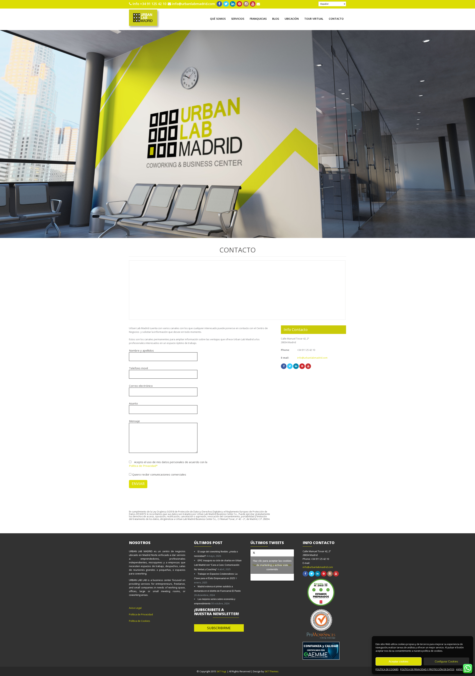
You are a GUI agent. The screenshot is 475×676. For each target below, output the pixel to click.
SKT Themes (272, 671)
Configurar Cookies (446, 661)
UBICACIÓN (292, 18)
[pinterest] (239, 4)
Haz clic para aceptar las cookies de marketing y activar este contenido (272, 565)
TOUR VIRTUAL (313, 18)
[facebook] (219, 4)
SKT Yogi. (222, 671)
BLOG (275, 18)
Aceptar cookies (398, 661)
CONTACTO (336, 18)
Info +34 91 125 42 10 (149, 3)
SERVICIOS (237, 18)
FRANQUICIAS (258, 18)
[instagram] (246, 4)
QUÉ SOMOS (218, 18)
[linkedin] (233, 4)
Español (324, 4)
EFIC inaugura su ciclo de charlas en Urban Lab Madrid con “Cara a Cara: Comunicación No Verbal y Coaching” (218, 565)
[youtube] (253, 4)
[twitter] (226, 4)
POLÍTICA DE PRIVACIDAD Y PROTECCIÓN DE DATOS (427, 669)
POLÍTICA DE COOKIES (387, 669)
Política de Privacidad (141, 614)
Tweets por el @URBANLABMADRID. (272, 565)
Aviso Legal (135, 608)
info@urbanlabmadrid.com (193, 3)
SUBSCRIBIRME (219, 628)
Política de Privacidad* (143, 466)
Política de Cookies (139, 621)
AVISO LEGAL (462, 669)
